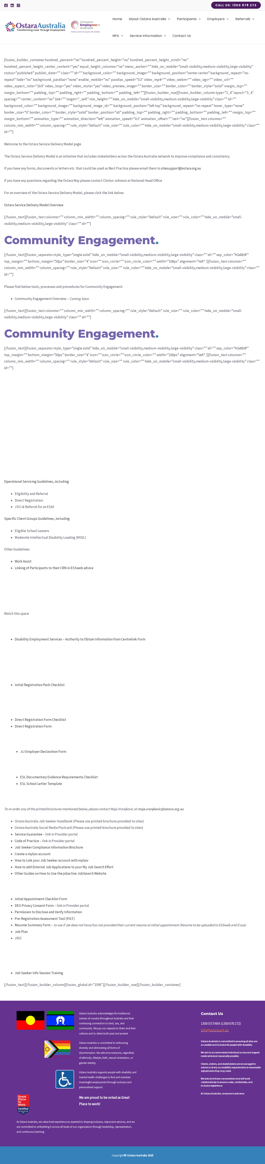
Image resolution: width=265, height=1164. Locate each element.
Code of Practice (27, 841)
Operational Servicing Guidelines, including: (36, 481)
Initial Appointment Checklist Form (41, 899)
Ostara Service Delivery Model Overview (33, 205)
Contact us (181, 35)
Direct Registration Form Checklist (40, 719)
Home (117, 19)
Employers (216, 19)
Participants (187, 19)
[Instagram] (18, 5)
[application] (168, 19)
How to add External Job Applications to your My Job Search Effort (64, 867)
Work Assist (23, 561)
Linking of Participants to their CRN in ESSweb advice (54, 568)
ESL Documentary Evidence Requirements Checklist (59, 777)
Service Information (146, 35)
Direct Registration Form (33, 726)
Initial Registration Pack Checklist (40, 685)
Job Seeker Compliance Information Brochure (49, 847)
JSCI (18, 938)
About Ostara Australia (147, 19)
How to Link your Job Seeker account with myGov (51, 860)
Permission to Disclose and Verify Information (48, 912)
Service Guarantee (28, 834)
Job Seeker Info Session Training (39, 973)
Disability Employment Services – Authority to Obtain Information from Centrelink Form (80, 639)
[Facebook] (6, 5)
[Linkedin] (12, 5)
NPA (115, 35)
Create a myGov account (33, 854)
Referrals (242, 19)
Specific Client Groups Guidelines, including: (37, 518)
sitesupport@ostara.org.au (181, 168)
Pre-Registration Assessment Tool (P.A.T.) (45, 918)
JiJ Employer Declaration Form (43, 751)
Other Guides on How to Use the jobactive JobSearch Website (60, 873)
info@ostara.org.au (215, 1030)
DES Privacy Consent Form (34, 905)
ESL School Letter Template (41, 783)
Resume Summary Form (33, 925)
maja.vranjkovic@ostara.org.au (161, 809)
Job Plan (21, 931)
